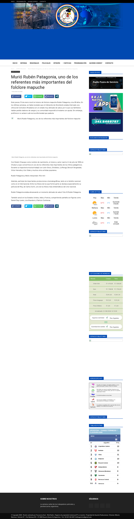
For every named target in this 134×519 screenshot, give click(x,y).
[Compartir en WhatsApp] (38, 96)
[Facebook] (111, 1)
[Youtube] (121, 1)
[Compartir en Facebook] (16, 96)
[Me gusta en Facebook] (49, 96)
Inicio (12, 69)
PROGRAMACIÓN (21, 1)
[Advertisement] (67, 44)
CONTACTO (43, 1)
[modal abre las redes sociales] (57, 96)
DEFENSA (23, 63)
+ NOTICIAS (67, 63)
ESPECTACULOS (21, 69)
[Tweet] (28, 96)
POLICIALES (46, 63)
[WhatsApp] (117, 1)
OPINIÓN (56, 63)
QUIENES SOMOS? (33, 1)
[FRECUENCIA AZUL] (67, 16)
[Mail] (114, 1)
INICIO (13, 1)
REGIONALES (34, 63)
